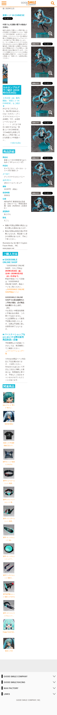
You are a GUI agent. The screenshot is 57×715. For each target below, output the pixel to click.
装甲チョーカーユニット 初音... (9, 482)
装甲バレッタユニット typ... (9, 539)
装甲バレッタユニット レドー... (9, 558)
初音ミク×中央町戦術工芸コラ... (8, 444)
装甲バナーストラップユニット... (9, 614)
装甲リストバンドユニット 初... (9, 501)
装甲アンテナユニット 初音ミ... (9, 576)
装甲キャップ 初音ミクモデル (9, 463)
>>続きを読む (15, 143)
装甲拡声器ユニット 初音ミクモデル (9, 595)
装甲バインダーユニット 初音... (9, 520)
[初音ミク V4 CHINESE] (42, 37)
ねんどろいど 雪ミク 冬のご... (9, 406)
